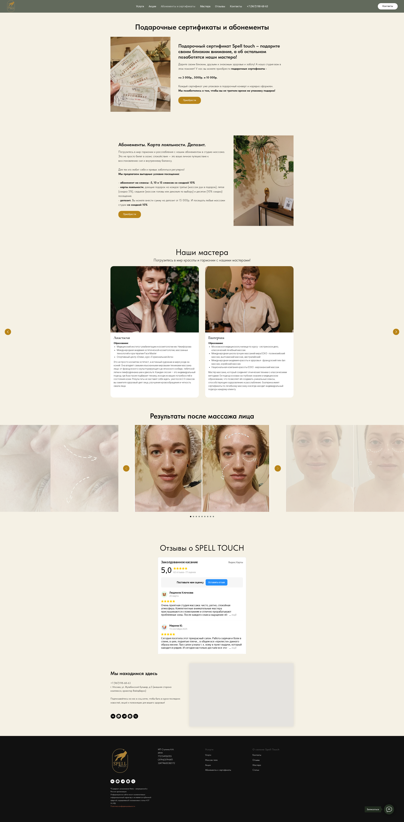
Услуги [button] (140, 6)
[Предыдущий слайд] (8, 332)
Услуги (208, 755)
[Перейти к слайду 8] (210, 516)
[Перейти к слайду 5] (202, 516)
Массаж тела (211, 760)
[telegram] (124, 716)
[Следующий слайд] (396, 332)
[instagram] (130, 716)
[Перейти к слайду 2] (193, 516)
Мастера (205, 6)
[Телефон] (135, 716)
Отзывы (220, 6)
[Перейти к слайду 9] (213, 516)
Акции (152, 6)
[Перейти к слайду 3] (196, 516)
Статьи (255, 770)
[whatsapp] (118, 716)
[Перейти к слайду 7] (207, 516)
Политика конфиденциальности (122, 806)
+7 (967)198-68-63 (257, 6)
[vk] (113, 716)
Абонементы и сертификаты (178, 6)
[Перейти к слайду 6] (204, 516)
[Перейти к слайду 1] (190, 516)
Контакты (236, 6)
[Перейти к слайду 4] (199, 516)
